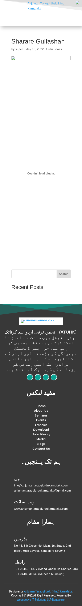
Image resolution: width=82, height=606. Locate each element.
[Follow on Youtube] (54, 377)
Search (63, 273)
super (19, 49)
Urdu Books (54, 49)
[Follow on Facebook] (30, 377)
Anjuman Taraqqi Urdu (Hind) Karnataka (48, 591)
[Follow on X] (38, 377)
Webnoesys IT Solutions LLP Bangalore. (41, 600)
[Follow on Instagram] (46, 377)
